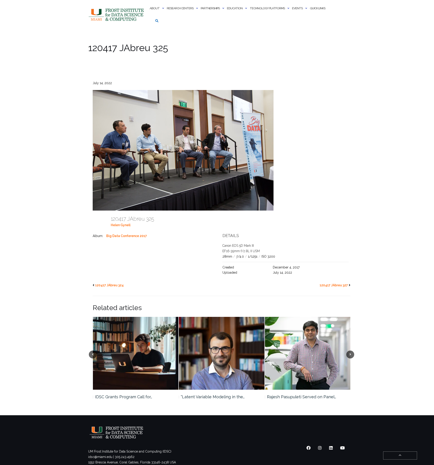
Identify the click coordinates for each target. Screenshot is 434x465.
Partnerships (210, 8)
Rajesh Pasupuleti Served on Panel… (215, 396)
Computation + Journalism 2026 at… (300, 396)
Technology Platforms (267, 8)
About (155, 8)
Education (235, 8)
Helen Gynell (120, 225)
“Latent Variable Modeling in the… (126, 396)
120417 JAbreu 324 (109, 285)
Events (297, 8)
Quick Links (317, 8)
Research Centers (180, 8)
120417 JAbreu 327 (334, 285)
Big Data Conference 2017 (126, 236)
